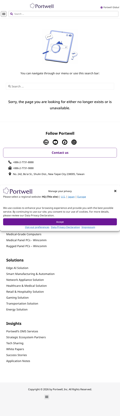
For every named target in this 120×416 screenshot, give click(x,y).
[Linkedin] (46, 142)
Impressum (88, 227)
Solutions (15, 260)
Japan (71, 196)
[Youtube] (55, 142)
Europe (81, 196)
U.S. (63, 196)
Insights (13, 323)
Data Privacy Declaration (65, 227)
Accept (60, 221)
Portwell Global (111, 7)
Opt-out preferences (37, 227)
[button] (115, 190)
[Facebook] (64, 142)
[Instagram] (74, 142)
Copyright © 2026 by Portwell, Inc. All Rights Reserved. (60, 389)
